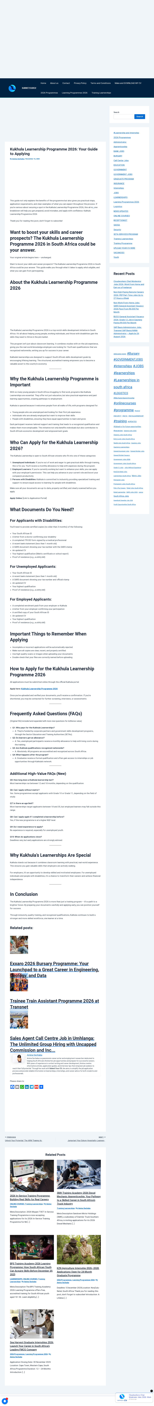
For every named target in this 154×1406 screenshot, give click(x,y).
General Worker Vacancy (122, 455)
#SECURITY (117, 416)
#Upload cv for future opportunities (127, 427)
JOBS (116, 193)
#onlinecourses (125, 403)
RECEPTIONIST (120, 220)
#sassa (137, 411)
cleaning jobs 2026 (130, 431)
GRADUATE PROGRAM (124, 179)
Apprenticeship (120, 147)
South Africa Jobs (121, 496)
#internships (123, 366)
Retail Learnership (119, 492)
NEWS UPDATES (121, 211)
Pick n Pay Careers (120, 488)
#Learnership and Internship (126, 133)
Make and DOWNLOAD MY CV (128, 83)
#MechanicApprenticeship (124, 398)
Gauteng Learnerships (121, 447)
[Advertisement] (72, 36)
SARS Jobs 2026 (132, 492)
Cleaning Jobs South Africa (123, 435)
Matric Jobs (136, 476)
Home (43, 83)
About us (54, 83)
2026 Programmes (49, 93)
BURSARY (118, 156)
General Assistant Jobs (121, 451)
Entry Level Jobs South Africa (124, 439)
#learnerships (124, 373)
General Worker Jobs (137, 451)
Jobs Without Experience (133, 468)
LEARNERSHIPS (16, 1279)
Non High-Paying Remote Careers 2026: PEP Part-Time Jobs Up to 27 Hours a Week (129, 295)
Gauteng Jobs (136, 443)
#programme (124, 410)
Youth (116, 257)
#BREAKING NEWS (120, 354)
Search (116, 112)
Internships (119, 188)
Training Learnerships (101, 93)
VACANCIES (119, 252)
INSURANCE (119, 183)
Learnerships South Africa (122, 476)
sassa (141, 492)
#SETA (124, 416)
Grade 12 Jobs (118, 468)
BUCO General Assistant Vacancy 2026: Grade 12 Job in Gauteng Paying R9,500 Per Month (129, 320)
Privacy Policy (80, 83)
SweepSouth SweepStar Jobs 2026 (123, 500)
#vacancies (118, 431)
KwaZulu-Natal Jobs (120, 472)
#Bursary (133, 353)
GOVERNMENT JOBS (123, 174)
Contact (66, 83)
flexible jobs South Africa (122, 443)
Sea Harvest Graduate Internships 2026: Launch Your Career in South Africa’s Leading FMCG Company (32, 1346)
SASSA (117, 225)
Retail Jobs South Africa (135, 488)
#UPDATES (132, 422)
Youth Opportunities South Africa (125, 504)
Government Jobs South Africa (125, 464)
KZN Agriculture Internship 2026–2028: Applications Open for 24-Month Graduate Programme (78, 1272)
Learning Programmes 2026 (74, 93)
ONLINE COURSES (17, 1204)
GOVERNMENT (120, 170)
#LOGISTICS (121, 393)
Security (117, 229)
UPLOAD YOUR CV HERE (124, 248)
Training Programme (123, 243)
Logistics (118, 206)
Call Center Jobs (121, 160)
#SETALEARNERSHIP (136, 416)
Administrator (120, 142)
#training (120, 421)
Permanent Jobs (119, 480)
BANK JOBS (119, 151)
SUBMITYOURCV (29, 88)
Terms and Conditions (100, 83)
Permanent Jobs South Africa (124, 484)
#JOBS (138, 366)
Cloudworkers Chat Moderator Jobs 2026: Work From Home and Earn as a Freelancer (129, 284)
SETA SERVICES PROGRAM (126, 234)
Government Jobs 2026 (122, 459)
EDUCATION (119, 165)
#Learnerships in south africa (126, 383)
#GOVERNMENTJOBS (128, 359)
